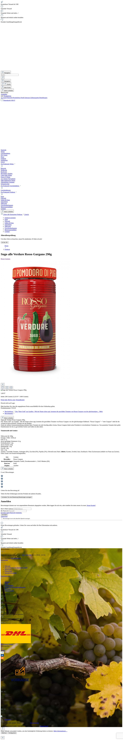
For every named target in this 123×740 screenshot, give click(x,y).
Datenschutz (8, 571)
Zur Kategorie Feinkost (8, 192)
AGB (6, 584)
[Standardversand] (16, 643)
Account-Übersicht (7, 98)
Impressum (8, 569)
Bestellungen (43, 98)
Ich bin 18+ (5, 242)
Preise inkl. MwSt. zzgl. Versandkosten (13, 400)
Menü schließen (8, 90)
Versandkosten (34, 723)
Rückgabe (8, 589)
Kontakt (7, 582)
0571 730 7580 (26, 555)
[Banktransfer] (2, 653)
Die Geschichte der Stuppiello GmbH (16, 568)
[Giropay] (2, 656)
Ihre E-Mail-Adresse (7, 509)
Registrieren (7, 96)
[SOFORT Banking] (2, 658)
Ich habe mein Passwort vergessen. (11, 513)
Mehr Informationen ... (60, 731)
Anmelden (4, 94)
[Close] (3, 384)
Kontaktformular (16, 558)
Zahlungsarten (34, 98)
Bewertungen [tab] (9, 413)
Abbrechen (4, 516)
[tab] (54, 411)
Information (4, 560)
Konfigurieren (12, 733)
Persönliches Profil (18, 98)
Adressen (27, 98)
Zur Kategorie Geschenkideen (10, 186)
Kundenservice (5, 576)
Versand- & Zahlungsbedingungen (15, 587)
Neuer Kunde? (91, 505)
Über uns (7, 566)
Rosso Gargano (5, 259)
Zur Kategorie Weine (7, 164)
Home (6, 246)
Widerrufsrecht (9, 591)
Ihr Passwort (5, 511)
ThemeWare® (44, 726)
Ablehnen (4, 733)
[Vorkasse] (20, 688)
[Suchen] (3, 77)
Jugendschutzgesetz (11, 573)
